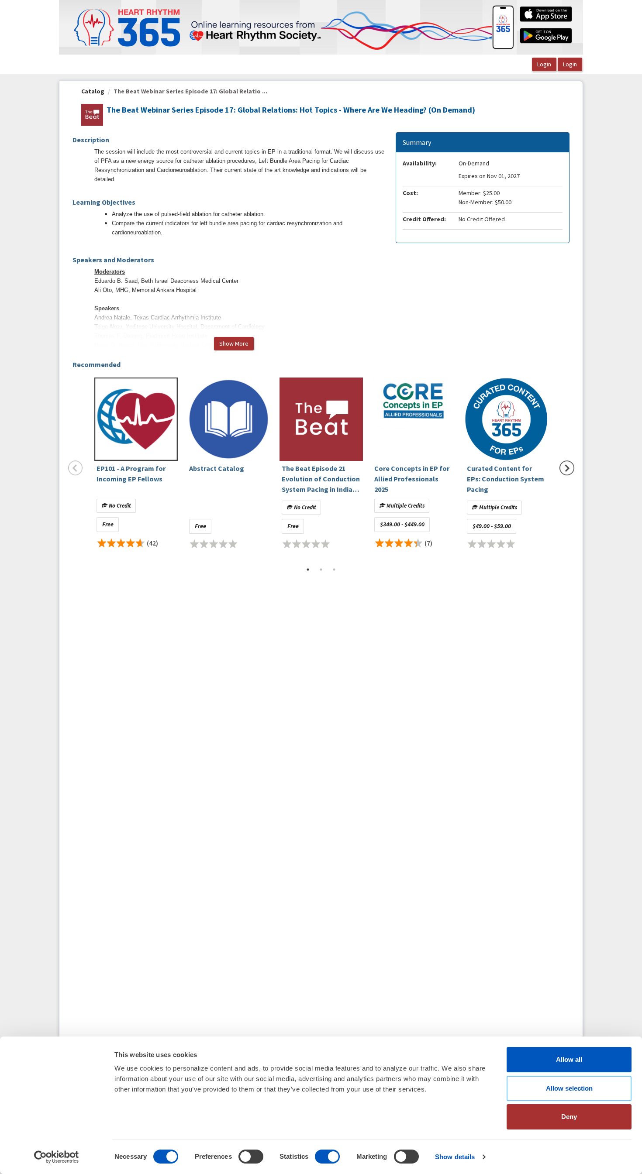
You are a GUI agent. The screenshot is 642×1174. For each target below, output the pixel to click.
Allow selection (569, 1088)
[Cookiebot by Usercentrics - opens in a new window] (56, 1157)
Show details (455, 1156)
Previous (75, 467)
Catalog (92, 91)
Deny (569, 1116)
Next (566, 467)
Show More (234, 343)
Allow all (569, 1059)
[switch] (250, 1157)
